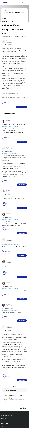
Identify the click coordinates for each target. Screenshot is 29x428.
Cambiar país (4, 423)
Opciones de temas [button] (24, 14)
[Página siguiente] (11, 116)
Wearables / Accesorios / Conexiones (10, 46)
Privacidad (4, 418)
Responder (22, 142)
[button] (24, 41)
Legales (3, 421)
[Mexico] (4, 2)
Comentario (22, 107)
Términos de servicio (6, 415)
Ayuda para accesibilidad (7, 413)
